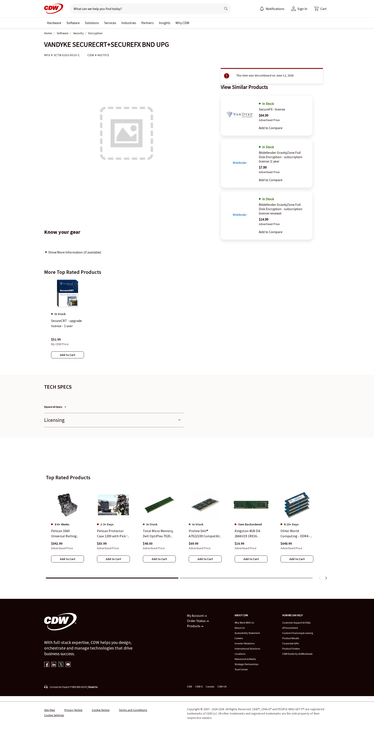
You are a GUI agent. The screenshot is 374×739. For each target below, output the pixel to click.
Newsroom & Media (245, 659)
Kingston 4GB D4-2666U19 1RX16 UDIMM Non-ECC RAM (251, 534)
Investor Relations (245, 643)
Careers (239, 638)
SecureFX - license (272, 109)
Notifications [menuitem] (275, 8)
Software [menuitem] (73, 23)
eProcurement (290, 627)
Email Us (93, 687)
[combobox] (144, 8)
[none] (54, 23)
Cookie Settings (54, 715)
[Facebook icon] (46, 664)
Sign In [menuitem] (302, 8)
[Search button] (225, 8)
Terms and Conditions (133, 710)
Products (194, 626)
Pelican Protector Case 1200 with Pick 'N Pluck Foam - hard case (113, 534)
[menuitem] (262, 8)
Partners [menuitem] (147, 23)
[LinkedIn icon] (53, 664)
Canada (210, 686)
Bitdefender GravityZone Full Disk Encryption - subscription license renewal (280, 208)
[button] (320, 8)
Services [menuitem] (110, 23)
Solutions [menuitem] (92, 23)
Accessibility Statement (247, 633)
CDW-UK (222, 686)
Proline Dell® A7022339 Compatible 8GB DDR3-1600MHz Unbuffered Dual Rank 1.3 (205, 534)
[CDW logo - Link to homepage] (53, 8)
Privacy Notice (73, 710)
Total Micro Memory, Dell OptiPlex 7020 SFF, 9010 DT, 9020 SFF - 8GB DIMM (159, 534)
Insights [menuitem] (164, 23)
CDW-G (199, 686)
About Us (240, 627)
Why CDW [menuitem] (182, 23)
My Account (195, 615)
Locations (240, 653)
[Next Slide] (326, 578)
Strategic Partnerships (246, 664)
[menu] (272, 8)
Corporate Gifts (290, 643)
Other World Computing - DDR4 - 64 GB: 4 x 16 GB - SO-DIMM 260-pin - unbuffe (295, 534)
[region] (187, 323)
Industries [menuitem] (128, 23)
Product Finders (291, 648)
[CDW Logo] (53, 8)
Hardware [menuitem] (54, 23)
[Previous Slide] (320, 578)
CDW (189, 686)
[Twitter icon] (60, 664)
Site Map (49, 710)
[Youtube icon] (68, 664)
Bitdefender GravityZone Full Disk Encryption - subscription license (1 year (280, 156)
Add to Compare (270, 128)
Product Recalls (290, 638)
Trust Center (241, 669)
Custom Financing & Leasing (297, 633)
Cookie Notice (101, 710)
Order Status (196, 621)
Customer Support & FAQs (296, 622)
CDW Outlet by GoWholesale (297, 653)
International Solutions (247, 648)
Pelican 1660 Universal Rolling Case (64, 534)
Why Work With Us (244, 622)
